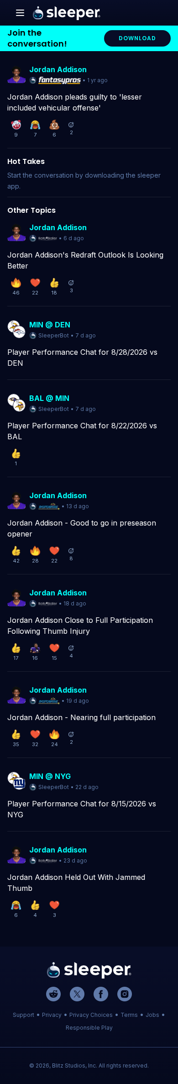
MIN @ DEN (49, 324)
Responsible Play (89, 1027)
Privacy (52, 1014)
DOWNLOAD (137, 38)
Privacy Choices (91, 1014)
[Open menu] (20, 12)
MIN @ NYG (50, 776)
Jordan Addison (58, 69)
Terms (129, 1014)
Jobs (152, 1014)
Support (23, 1014)
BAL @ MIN (49, 398)
